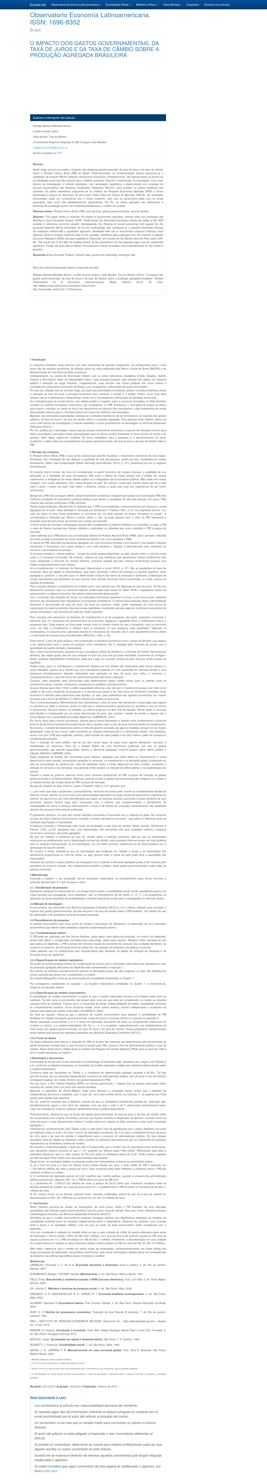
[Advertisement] (98, 88)
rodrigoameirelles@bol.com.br (50, 147)
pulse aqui (50, 1470)
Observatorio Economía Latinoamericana (74, 4)
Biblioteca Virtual (146, 4)
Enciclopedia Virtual (117, 4)
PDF (59, 153)
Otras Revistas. (172, 4)
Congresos (192, 4)
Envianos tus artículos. (217, 4)
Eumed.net (38, 4)
